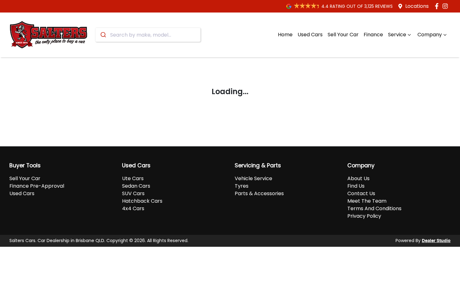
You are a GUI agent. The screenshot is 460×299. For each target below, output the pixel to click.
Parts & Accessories (259, 193)
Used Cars (310, 34)
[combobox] (148, 35)
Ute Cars (133, 178)
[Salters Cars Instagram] (446, 6)
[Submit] (102, 35)
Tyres (241, 186)
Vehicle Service (253, 178)
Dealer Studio (436, 241)
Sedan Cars (136, 186)
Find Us (356, 186)
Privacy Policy (364, 216)
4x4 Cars (133, 208)
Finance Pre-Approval (36, 186)
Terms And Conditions (374, 208)
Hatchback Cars (142, 201)
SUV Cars (133, 193)
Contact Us (361, 193)
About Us (358, 178)
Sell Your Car (343, 34)
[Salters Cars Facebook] (438, 6)
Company (429, 34)
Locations (417, 6)
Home (285, 34)
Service (397, 34)
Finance (373, 34)
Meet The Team (366, 201)
